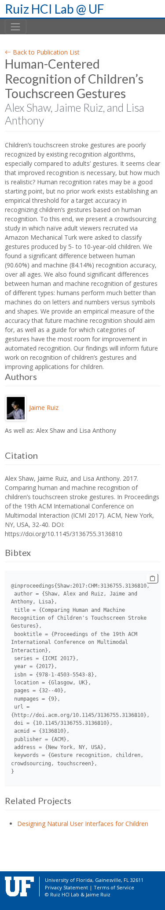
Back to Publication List (45, 52)
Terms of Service (114, 887)
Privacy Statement (66, 887)
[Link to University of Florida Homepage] (19, 886)
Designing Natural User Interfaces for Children (82, 823)
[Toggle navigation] (15, 26)
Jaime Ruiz (44, 407)
